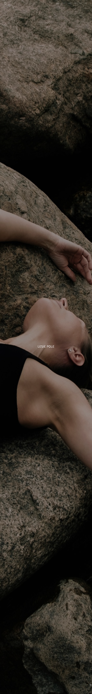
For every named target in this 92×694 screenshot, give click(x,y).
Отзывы (80, 3)
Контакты (85, 3)
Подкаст (75, 3)
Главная (57, 3)
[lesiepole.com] (5, 3)
